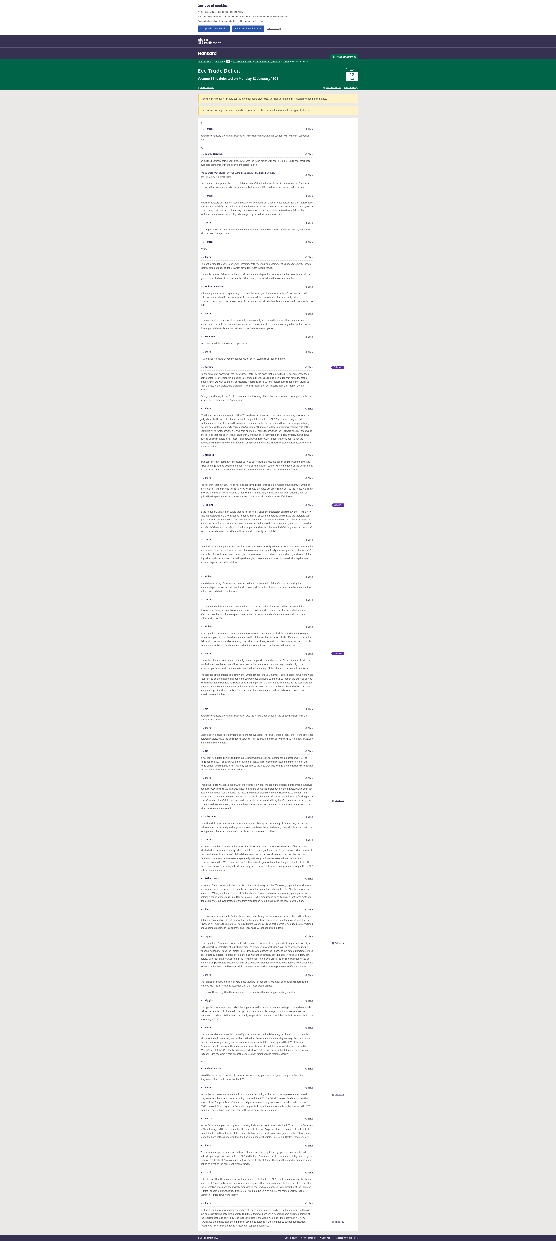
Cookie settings (274, 28)
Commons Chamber (242, 61)
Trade (286, 61)
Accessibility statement (347, 1238)
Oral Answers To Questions (267, 61)
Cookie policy (291, 1238)
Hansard (207, 53)
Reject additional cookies (248, 28)
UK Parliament (204, 61)
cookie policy (257, 21)
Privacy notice (326, 1238)
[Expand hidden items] (228, 61)
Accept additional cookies (213, 28)
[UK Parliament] (209, 41)
